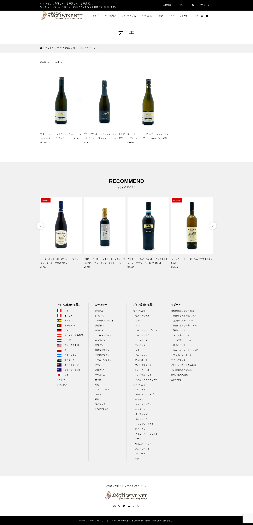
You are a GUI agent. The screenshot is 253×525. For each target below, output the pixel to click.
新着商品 (99, 310)
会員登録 (167, 5)
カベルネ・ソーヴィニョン (147, 330)
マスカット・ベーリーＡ (146, 379)
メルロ (138, 325)
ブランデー (100, 365)
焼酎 (97, 384)
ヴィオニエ (140, 409)
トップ (96, 15)
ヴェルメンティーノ (144, 444)
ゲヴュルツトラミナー (145, 424)
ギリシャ (61, 379)
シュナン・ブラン (143, 404)
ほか (161, 15)
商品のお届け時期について (185, 325)
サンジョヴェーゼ (143, 365)
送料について (179, 330)
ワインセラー (101, 404)
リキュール (100, 375)
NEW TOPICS (101, 409)
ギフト (171, 15)
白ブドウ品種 (139, 384)
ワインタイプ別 (129, 15)
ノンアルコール (102, 389)
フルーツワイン (104, 360)
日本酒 (98, 379)
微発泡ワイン (101, 325)
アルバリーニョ (142, 449)
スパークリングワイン (105, 320)
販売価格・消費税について (185, 315)
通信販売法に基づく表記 (182, 310)
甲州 (137, 458)
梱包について (179, 345)
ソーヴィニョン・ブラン (146, 394)
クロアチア (62, 384)
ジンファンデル (142, 370)
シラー (138, 350)
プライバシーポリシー (183, 355)
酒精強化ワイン (102, 350)
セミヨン (139, 399)
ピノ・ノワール (142, 315)
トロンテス (140, 453)
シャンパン (100, 315)
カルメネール (141, 340)
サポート (184, 15)
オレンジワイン (104, 335)
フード (98, 394)
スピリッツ (100, 370)
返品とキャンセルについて (185, 350)
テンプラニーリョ (143, 375)
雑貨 (97, 399)
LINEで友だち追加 (179, 375)
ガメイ (138, 320)
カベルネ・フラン (143, 335)
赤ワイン (99, 345)
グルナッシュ (141, 355)
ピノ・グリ (140, 429)
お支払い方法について (183, 320)
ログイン (181, 5)
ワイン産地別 (110, 15)
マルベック (140, 345)
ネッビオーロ (141, 360)
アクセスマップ (178, 360)
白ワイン (99, 330)
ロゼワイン (100, 340)
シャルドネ (140, 389)
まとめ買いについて (182, 340)
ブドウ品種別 (147, 15)
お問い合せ (176, 379)
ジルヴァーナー (142, 419)
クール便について (181, 335)
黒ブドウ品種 (139, 310)
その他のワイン (102, 355)
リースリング (141, 414)
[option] (61, 233)
